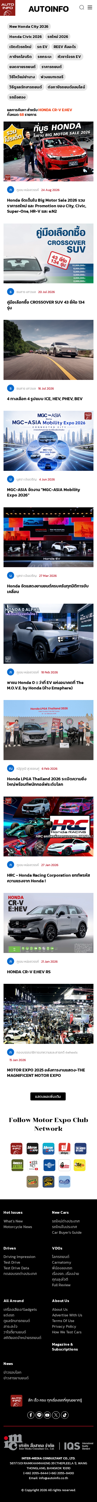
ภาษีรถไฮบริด (20, 56)
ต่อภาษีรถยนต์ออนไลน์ (66, 87)
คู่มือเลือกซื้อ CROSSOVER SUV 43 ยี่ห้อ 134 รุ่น (46, 305)
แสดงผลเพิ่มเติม (48, 1096)
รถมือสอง (17, 97)
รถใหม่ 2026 (58, 36)
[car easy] (79, 1165)
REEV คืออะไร (65, 46)
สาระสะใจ (10, 1326)
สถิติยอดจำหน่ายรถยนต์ (22, 1337)
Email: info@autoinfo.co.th (48, 1478)
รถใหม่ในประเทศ (64, 1226)
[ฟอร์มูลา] (65, 1148)
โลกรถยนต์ (60, 1256)
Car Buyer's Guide (67, 1232)
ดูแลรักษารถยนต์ (17, 1320)
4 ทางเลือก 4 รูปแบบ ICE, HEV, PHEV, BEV (45, 398)
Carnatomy (61, 1262)
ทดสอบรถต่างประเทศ (20, 1273)
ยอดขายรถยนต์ (22, 66)
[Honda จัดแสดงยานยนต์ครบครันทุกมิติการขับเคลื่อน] (48, 537)
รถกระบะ (45, 56)
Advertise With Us (67, 1315)
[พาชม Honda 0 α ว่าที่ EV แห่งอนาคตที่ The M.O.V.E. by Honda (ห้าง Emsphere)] (48, 633)
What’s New (13, 1221)
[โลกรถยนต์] (49, 1165)
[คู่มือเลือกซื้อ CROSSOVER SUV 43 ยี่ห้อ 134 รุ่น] (48, 253)
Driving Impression (19, 1256)
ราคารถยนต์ (52, 66)
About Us (60, 1309)
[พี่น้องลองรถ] (64, 1165)
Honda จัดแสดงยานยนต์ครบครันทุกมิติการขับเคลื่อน (48, 588)
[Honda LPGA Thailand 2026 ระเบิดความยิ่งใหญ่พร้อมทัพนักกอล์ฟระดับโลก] (48, 730)
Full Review (61, 1285)
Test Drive (12, 1262)
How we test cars (66, 1332)
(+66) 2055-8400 (61, 1473)
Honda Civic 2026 (25, 36)
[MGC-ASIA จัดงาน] (48, 440)
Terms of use (63, 1320)
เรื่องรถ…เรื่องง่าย (65, 1273)
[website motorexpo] (49, 1148)
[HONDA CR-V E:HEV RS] (48, 922)
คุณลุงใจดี (60, 1279)
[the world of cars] (80, 1148)
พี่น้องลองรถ (62, 1268)
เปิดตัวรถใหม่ (20, 46)
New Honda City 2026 (28, 26)
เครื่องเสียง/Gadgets (20, 1309)
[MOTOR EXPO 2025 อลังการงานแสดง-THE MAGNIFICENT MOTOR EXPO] (48, 1013)
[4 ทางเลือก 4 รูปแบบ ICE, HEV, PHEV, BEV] (48, 349)
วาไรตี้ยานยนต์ (15, 1332)
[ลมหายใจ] (64, 1181)
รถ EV (42, 46)
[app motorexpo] (33, 1148)
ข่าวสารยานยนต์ (16, 1378)
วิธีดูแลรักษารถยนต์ (25, 87)
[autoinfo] (7, 8)
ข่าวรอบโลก (12, 1372)
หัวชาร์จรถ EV (69, 56)
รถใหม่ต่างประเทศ (66, 1221)
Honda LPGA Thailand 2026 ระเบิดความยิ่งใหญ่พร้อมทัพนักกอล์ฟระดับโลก (46, 781)
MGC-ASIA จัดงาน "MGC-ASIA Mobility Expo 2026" (43, 492)
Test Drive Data (16, 1268)
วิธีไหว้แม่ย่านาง (22, 77)
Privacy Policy (64, 1326)
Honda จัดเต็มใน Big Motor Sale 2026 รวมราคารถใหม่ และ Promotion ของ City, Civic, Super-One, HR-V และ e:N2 (46, 205)
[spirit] (33, 1181)
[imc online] (34, 1165)
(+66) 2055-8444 (35, 1473)
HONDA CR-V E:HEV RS (29, 972)
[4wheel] (18, 1165)
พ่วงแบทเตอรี (52, 77)
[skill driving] (49, 1181)
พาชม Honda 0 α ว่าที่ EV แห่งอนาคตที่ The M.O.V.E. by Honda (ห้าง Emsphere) (45, 685)
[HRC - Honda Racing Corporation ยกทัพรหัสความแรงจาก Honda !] (48, 826)
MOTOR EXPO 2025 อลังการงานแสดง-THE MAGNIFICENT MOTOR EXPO (46, 1073)
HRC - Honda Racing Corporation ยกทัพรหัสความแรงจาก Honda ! (48, 878)
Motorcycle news (18, 1226)
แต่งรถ (9, 1315)
